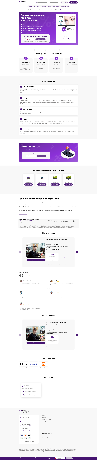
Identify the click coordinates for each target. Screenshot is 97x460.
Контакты (53, 6)
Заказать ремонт (29, 184)
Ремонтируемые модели (46, 419)
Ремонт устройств (37, 6)
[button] (77, 252)
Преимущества (22, 49)
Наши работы (49, 49)
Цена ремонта (43, 6)
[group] (23, 365)
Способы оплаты (45, 425)
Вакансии (49, 6)
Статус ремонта (65, 2)
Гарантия (42, 49)
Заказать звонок (74, 2)
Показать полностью (23, 214)
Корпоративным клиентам (64, 6)
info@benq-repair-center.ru (27, 421)
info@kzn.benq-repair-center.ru (30, 391)
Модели (37, 49)
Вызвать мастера (36, 260)
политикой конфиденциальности (43, 41)
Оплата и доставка (45, 411)
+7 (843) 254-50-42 (54, 2)
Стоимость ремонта (45, 410)
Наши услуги (44, 421)
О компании (30, 6)
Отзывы (57, 6)
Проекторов (52, 435)
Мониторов (44, 435)
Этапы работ (30, 49)
